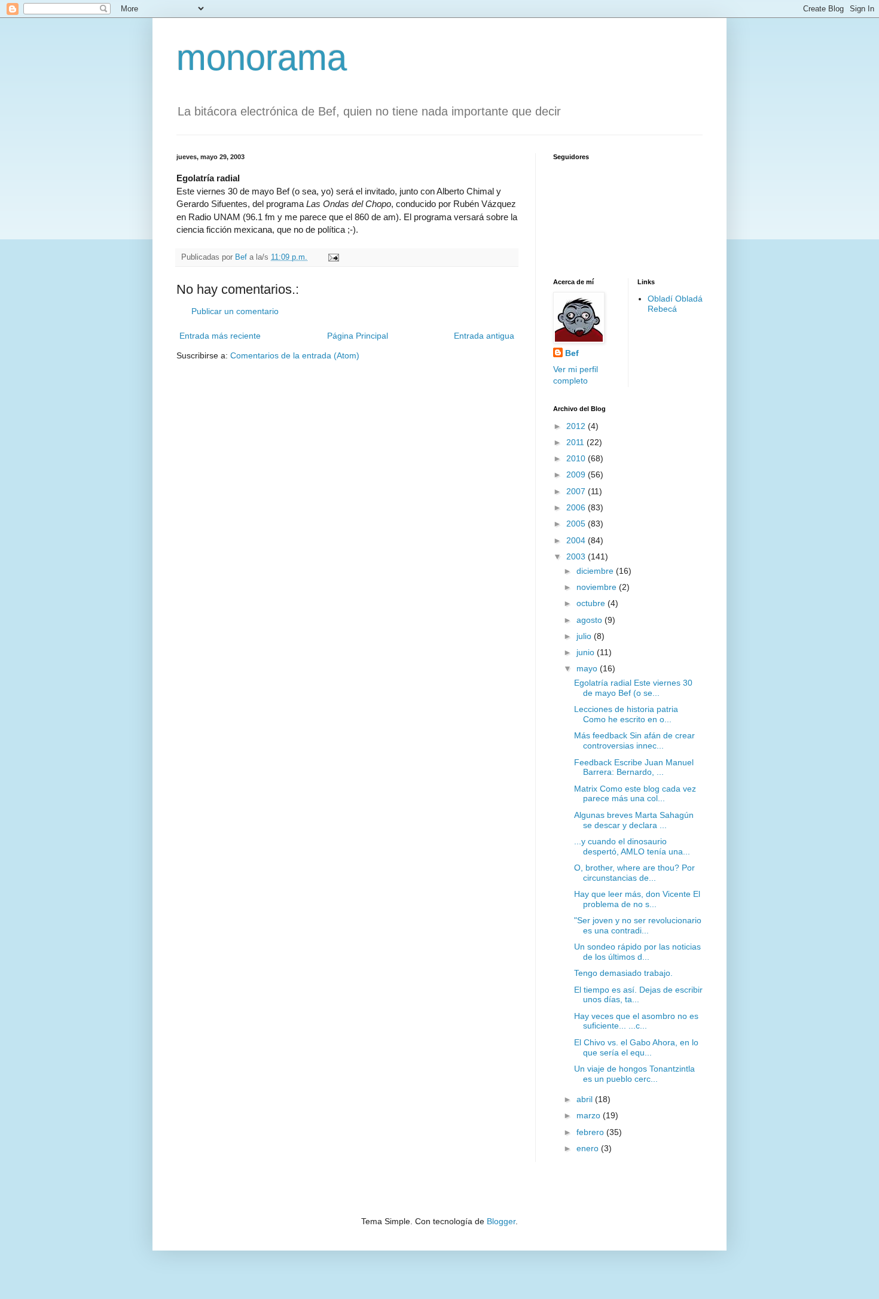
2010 (577, 458)
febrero (591, 1132)
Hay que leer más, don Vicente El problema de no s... (637, 899)
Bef (572, 353)
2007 (577, 491)
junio (586, 652)
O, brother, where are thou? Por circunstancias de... (634, 873)
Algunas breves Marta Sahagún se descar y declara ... (634, 820)
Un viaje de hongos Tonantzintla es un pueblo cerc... (634, 1074)
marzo (589, 1115)
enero (588, 1148)
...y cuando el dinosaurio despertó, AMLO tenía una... (632, 846)
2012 (577, 426)
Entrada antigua (484, 335)
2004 (577, 540)
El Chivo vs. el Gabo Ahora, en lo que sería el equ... (636, 1047)
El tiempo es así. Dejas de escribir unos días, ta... (638, 995)
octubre (592, 603)
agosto (590, 620)
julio (585, 636)
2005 (577, 523)
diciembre (596, 571)
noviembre (597, 587)
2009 (577, 474)
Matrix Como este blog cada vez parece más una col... (635, 794)
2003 (577, 556)
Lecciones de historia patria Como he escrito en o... (626, 714)
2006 (577, 507)
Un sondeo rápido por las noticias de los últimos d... (637, 952)
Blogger (501, 1221)
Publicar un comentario (235, 311)
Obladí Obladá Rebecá (675, 304)
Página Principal (357, 335)
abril (585, 1099)
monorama (261, 58)
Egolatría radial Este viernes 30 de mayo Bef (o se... (633, 688)
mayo (588, 668)
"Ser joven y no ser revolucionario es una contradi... (637, 925)
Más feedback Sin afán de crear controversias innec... (634, 740)
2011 (576, 442)
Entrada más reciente (220, 335)
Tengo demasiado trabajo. (623, 973)
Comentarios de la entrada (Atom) (294, 355)
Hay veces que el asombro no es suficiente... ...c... (636, 1021)
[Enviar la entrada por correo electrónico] (333, 257)
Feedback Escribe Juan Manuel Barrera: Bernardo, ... (634, 767)
